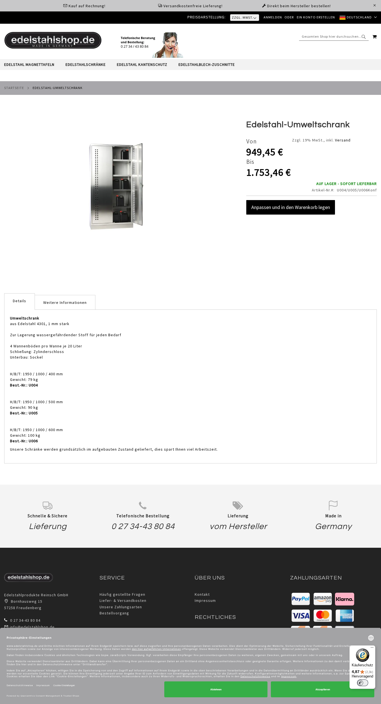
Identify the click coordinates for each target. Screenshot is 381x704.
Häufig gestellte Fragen (122, 594)
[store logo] (53, 40)
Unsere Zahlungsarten (121, 606)
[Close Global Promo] (374, 5)
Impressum (205, 600)
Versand (343, 140)
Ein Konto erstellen (316, 17)
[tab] (190, 64)
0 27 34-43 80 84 (143, 526)
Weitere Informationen (65, 302)
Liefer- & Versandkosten (123, 600)
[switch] (362, 682)
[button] (358, 17)
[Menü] (372, 648)
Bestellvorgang (114, 613)
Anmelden (273, 17)
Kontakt (202, 594)
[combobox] (334, 36)
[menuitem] (32, 64)
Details (19, 300)
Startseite (14, 88)
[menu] (190, 64)
